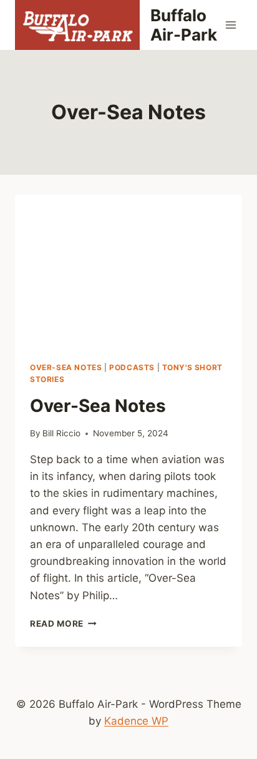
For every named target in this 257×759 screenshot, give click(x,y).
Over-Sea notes (66, 367)
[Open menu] (230, 24)
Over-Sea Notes (98, 405)
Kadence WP (136, 721)
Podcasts (132, 367)
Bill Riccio (61, 433)
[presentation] (128, 270)
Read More (63, 624)
